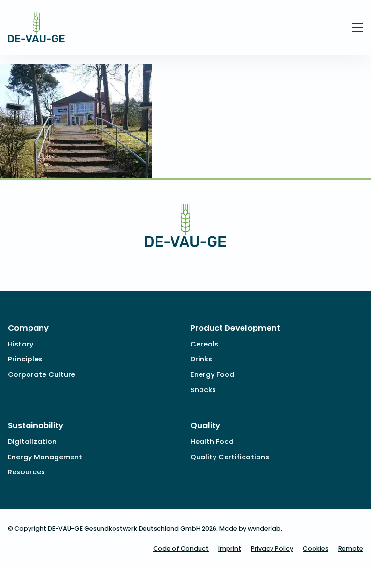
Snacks (203, 390)
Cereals (204, 344)
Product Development (235, 327)
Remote (350, 548)
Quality (205, 425)
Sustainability (35, 425)
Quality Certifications (229, 457)
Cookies (315, 548)
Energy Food (212, 374)
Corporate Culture (41, 374)
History (20, 344)
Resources (26, 472)
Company (28, 327)
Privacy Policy (272, 548)
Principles (25, 359)
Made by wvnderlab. (250, 529)
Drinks (201, 359)
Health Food (212, 441)
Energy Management (45, 457)
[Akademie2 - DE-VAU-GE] (36, 36)
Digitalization (32, 441)
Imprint (229, 548)
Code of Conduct (181, 548)
